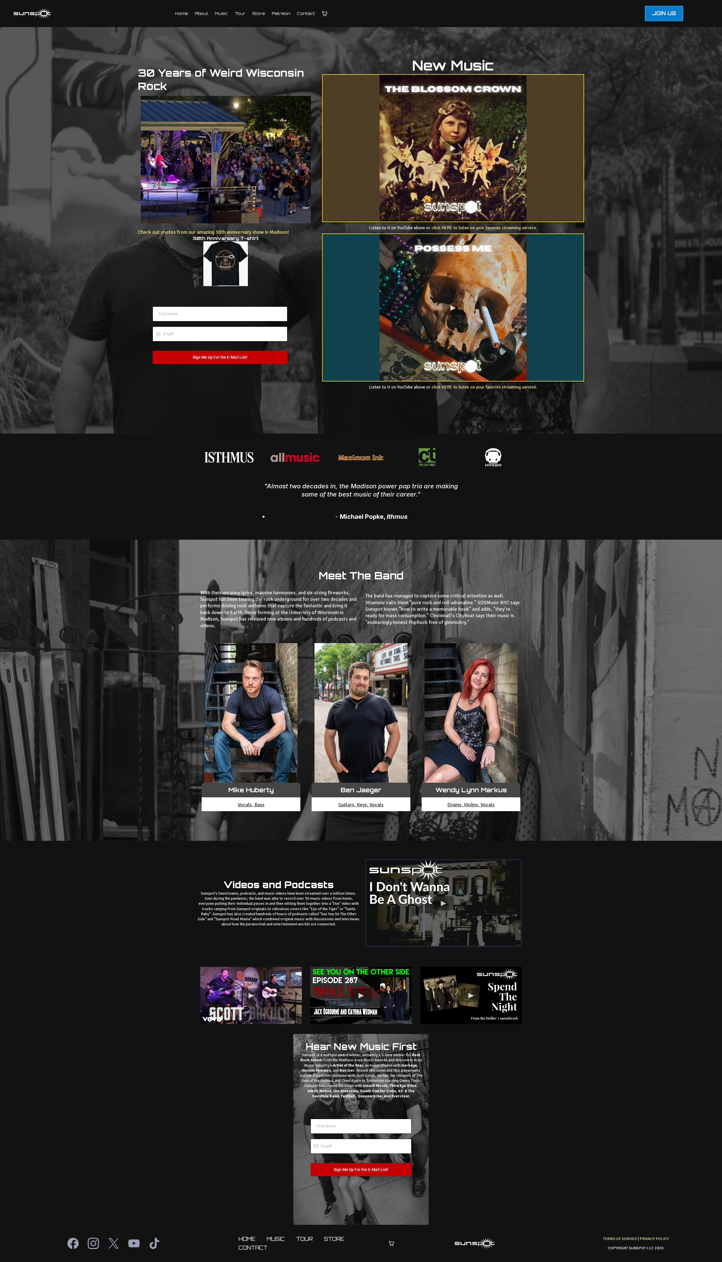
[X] (114, 1243)
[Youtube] (134, 1243)
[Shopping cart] (324, 13)
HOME (247, 1239)
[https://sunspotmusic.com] (474, 1243)
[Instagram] (93, 1243)
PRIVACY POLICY (654, 1238)
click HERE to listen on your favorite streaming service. (484, 228)
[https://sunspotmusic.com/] (83, 13)
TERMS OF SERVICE (620, 1238)
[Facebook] (73, 1243)
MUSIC (276, 1239)
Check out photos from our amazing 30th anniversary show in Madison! (213, 232)
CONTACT (253, 1248)
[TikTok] (154, 1243)
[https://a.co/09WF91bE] (226, 263)
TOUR (304, 1239)
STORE (334, 1239)
